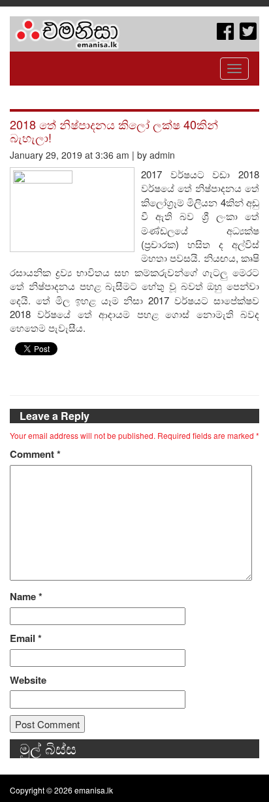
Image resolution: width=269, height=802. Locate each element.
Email (26, 638)
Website (28, 680)
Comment (35, 454)
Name (26, 596)
